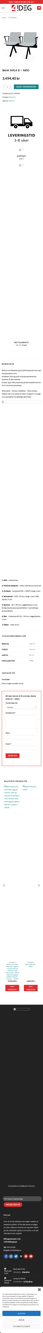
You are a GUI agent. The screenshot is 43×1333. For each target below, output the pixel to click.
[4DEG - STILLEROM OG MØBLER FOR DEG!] (21, 8)
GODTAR (21, 1313)
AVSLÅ (21, 1320)
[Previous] (4, 890)
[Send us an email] (21, 1256)
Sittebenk (12, 18)
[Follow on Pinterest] (26, 1256)
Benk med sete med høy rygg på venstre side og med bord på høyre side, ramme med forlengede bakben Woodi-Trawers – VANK (12, 971)
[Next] (38, 890)
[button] (39, 1289)
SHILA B (12, 101)
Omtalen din (11, 713)
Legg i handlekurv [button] (12, 988)
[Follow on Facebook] (6, 1256)
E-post (8, 744)
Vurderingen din (12, 703)
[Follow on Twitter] (16, 1256)
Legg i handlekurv (26, 87)
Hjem (4, 18)
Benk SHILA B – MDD (31, 965)
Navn (8, 733)
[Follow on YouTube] (31, 1256)
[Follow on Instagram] (11, 1256)
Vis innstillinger (21, 1326)
